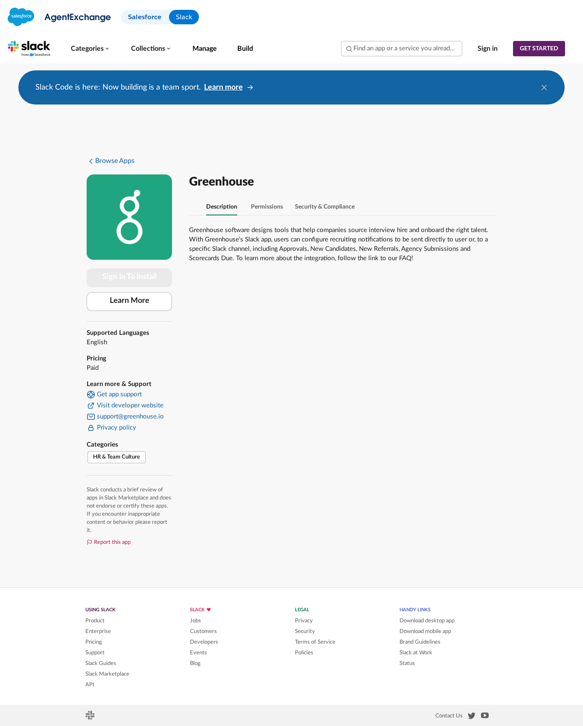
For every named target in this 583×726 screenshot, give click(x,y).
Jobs (195, 621)
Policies (304, 653)
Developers (204, 642)
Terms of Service (315, 642)
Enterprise (98, 631)
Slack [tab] (184, 16)
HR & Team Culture (116, 457)
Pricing (93, 642)
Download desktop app (427, 621)
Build (245, 48)
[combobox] (401, 48)
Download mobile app (425, 631)
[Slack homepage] (90, 717)
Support (95, 653)
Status (407, 663)
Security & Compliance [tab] (325, 207)
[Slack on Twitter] (471, 717)
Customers (203, 631)
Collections (148, 48)
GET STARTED (539, 49)
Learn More (129, 301)
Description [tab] (221, 207)
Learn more (223, 87)
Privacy (304, 621)
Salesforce (144, 16)
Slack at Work (415, 653)
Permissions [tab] (267, 207)
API (89, 685)
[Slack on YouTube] (485, 717)
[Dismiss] (544, 87)
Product (95, 621)
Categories (87, 48)
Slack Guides (100, 663)
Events (198, 653)
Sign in (488, 48)
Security (305, 631)
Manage (204, 48)
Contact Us (449, 716)
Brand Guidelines (419, 642)
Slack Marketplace (107, 674)
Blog (195, 663)
